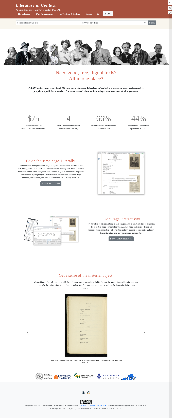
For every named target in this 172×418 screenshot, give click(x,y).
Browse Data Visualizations (121, 239)
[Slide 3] (79, 369)
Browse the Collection (51, 184)
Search (152, 23)
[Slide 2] (75, 369)
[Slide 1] (70, 369)
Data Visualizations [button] (44, 14)
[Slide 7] (97, 369)
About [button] (89, 14)
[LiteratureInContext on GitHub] (83, 392)
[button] (99, 13)
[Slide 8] (102, 369)
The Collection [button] (24, 14)
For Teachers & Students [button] (70, 14)
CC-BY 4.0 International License (93, 405)
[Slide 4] (84, 369)
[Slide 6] (93, 369)
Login (109, 14)
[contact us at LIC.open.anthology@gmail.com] (88, 392)
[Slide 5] (88, 369)
